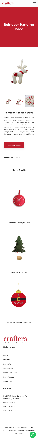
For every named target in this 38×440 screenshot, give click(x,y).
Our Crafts (7, 364)
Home (5, 355)
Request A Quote (14, 145)
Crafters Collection (23, 427)
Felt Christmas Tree (19, 273)
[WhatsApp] (33, 435)
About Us (6, 360)
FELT (18, 158)
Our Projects (8, 368)
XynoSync (19, 433)
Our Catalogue (8, 377)
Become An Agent (10, 373)
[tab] (8, 100)
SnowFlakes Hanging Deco (19, 223)
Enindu (30, 430)
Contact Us (7, 381)
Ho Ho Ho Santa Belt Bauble (19, 323)
